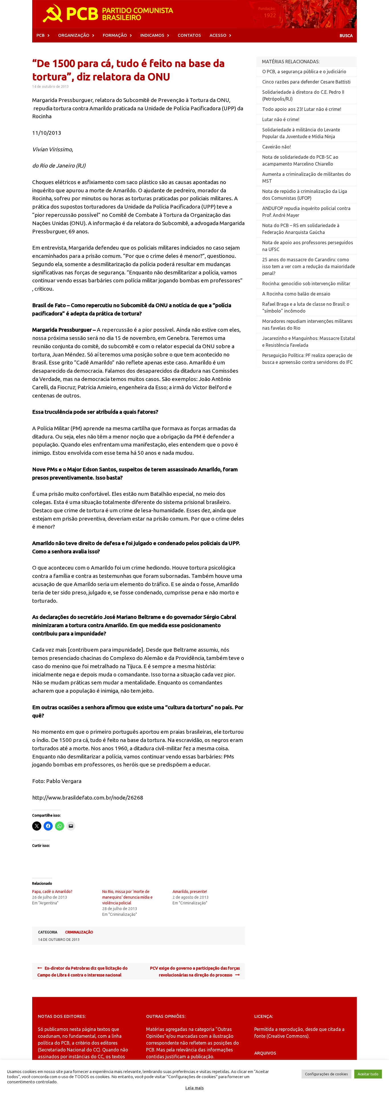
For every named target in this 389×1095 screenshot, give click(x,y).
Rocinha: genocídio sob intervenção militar (306, 283)
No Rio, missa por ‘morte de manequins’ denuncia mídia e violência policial (127, 897)
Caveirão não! (276, 146)
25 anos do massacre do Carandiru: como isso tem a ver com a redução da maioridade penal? (308, 266)
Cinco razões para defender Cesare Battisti (306, 81)
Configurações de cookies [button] (326, 1074)
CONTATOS (189, 35)
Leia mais (194, 1087)
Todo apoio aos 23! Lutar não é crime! (301, 109)
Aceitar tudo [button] (368, 1074)
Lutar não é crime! (280, 119)
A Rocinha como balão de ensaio (296, 293)
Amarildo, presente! (190, 891)
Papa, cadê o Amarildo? (52, 891)
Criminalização (79, 932)
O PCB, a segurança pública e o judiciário (304, 71)
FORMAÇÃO (115, 35)
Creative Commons (287, 1036)
